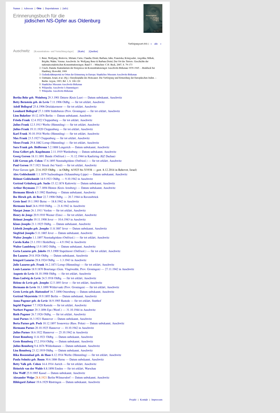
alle (156, 43)
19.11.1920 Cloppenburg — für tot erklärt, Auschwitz (53, 129)
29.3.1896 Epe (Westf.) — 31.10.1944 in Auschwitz (54, 310)
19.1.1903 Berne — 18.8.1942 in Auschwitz (46, 201)
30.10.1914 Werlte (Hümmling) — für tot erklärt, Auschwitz (56, 133)
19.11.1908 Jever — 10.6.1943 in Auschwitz (49, 219)
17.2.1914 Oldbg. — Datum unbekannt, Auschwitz (53, 341)
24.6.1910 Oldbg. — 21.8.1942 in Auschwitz (49, 206)
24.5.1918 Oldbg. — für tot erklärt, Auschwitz (54, 278)
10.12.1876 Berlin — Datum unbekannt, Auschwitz (52, 115)
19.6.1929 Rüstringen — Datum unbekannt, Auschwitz (56, 382)
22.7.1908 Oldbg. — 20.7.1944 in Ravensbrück (55, 197)
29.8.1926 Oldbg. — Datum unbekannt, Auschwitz (50, 255)
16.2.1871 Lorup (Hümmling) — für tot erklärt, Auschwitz (63, 264)
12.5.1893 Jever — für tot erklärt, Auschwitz (57, 283)
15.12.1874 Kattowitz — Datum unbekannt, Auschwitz (64, 183)
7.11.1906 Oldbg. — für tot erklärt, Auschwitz (59, 102)
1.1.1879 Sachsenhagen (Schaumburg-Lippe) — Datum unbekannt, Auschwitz (70, 174)
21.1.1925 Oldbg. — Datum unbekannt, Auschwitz (52, 224)
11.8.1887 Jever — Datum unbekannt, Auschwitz (60, 228)
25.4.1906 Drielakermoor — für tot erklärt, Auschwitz (55, 106)
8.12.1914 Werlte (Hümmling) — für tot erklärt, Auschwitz (67, 355)
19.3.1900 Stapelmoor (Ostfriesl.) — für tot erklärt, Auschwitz (66, 251)
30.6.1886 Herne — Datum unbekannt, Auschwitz (58, 359)
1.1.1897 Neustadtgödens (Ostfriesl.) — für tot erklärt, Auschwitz (61, 237)
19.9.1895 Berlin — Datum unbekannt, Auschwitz (55, 296)
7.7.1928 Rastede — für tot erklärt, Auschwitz (50, 305)
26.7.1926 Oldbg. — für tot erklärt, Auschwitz (49, 314)
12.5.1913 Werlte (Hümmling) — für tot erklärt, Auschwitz (56, 124)
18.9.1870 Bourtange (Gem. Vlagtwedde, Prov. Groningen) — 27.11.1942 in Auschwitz (73, 269)
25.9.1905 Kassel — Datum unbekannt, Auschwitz (49, 373)
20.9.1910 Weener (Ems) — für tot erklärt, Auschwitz (55, 215)
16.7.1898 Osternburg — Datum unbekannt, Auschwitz (63, 292)
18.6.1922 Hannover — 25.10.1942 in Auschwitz (50, 332)
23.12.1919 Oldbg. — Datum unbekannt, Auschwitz (53, 350)
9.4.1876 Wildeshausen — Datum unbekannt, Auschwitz (56, 346)
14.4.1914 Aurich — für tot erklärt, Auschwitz (54, 364)
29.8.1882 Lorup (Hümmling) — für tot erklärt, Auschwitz (56, 143)
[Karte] (81, 51)
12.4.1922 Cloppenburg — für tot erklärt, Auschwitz (52, 120)
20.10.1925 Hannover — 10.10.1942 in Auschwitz (53, 328)
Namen (16, 8)
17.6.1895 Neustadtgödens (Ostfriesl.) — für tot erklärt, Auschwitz (67, 161)
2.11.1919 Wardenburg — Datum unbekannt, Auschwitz (64, 152)
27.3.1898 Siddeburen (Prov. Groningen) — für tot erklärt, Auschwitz (66, 111)
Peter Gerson (20, 170)
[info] (65, 8)
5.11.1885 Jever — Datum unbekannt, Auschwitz (52, 233)
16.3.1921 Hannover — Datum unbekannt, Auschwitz (52, 319)
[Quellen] (93, 51)
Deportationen (52, 8)
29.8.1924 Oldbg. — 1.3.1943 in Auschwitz (49, 260)
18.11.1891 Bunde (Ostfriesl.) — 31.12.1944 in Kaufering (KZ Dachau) (64, 156)
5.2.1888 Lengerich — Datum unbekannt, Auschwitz (61, 147)
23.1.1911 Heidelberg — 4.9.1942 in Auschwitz (49, 242)
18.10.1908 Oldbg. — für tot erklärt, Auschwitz (52, 273)
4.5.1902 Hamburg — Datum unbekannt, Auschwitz (54, 192)
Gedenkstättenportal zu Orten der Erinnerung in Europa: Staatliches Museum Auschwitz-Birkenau (89, 74)
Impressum (156, 399)
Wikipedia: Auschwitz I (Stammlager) (60, 87)
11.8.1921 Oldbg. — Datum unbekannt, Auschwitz (53, 337)
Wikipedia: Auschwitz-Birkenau (57, 90)
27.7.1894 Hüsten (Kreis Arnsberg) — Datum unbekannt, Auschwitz (64, 188)
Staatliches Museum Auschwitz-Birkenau (62, 84)
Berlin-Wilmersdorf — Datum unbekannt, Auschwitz (61, 377)
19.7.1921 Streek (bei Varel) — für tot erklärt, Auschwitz (55, 165)
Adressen (28, 8)
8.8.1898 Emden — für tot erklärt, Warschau (54, 368)
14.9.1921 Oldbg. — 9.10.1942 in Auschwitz (53, 179)
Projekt (132, 399)
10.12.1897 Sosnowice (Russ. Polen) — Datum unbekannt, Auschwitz (68, 323)
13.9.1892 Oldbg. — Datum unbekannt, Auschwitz (54, 246)
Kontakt (144, 399)
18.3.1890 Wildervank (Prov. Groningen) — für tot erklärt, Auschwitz (66, 287)
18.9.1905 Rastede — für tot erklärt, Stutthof (57, 301)
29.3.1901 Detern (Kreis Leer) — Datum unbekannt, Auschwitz (67, 97)
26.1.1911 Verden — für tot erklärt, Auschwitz (49, 210)
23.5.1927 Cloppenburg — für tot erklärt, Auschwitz (51, 138)
